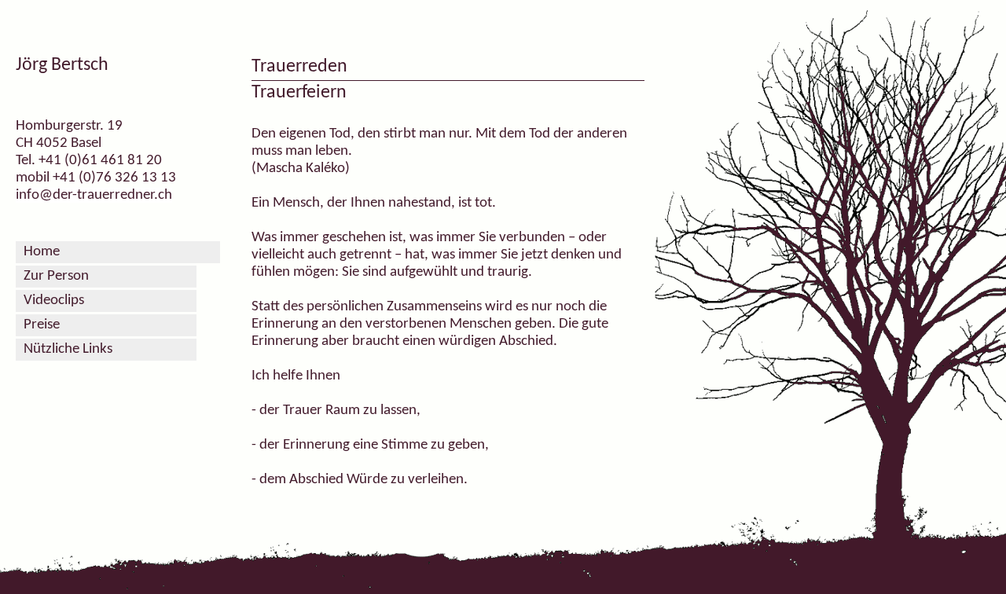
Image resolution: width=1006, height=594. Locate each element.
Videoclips (54, 300)
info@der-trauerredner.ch (94, 195)
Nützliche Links (68, 349)
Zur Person (56, 276)
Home (42, 251)
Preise (42, 324)
